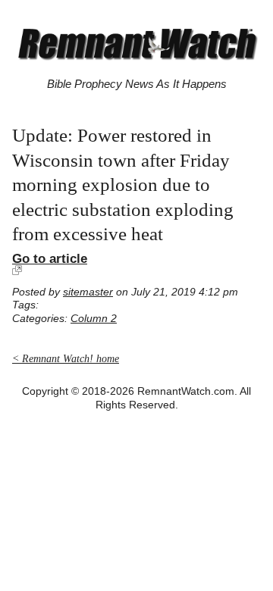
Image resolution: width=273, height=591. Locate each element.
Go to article (49, 258)
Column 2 (94, 318)
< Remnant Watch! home (65, 358)
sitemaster (88, 292)
